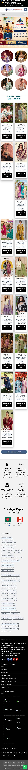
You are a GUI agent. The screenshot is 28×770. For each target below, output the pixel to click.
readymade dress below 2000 (9, 608)
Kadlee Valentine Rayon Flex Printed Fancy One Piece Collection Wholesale (7, 282)
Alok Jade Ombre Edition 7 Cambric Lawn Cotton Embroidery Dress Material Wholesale (21, 128)
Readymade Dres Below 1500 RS (9, 600)
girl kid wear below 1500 (7, 550)
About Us (4, 669)
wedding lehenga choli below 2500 (10, 626)
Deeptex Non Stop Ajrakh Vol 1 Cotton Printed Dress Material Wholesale (21, 167)
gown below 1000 (19, 550)
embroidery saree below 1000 (9, 542)
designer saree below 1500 (8, 540)
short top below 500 (6, 618)
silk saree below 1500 (7, 621)
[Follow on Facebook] (8, 659)
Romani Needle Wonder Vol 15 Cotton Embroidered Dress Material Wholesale (21, 397)
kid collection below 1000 (8, 557)
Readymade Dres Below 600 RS (9, 585)
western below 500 (6, 631)
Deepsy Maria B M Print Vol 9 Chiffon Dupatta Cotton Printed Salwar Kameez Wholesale (7, 128)
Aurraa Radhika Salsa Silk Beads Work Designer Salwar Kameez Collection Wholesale (7, 358)
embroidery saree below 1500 (9, 545)
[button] (2, 9)
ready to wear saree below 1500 (9, 610)
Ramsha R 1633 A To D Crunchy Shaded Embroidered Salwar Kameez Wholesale (21, 282)
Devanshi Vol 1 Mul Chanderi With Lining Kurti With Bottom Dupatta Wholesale (7, 244)
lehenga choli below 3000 (8, 570)
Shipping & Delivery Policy (9, 681)
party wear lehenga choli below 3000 (10, 580)
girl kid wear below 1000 (7, 547)
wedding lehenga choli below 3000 (10, 628)
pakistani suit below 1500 (8, 573)
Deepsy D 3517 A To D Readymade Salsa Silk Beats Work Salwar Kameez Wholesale (21, 358)
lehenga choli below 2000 (8, 565)
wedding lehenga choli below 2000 (10, 623)
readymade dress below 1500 (9, 605)
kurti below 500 (19, 557)
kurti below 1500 (15, 560)
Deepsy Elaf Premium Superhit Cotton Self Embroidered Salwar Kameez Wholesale (7, 397)
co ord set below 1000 (7, 537)
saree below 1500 (6, 616)
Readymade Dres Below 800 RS (9, 590)
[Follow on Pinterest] (14, 659)
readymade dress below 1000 (9, 603)
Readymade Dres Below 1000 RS (9, 595)
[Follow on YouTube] (16, 659)
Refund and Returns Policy (9, 678)
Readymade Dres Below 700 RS (9, 588)
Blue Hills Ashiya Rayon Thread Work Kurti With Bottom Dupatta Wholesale (21, 320)
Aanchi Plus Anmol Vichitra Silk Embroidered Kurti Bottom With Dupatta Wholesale (21, 205)
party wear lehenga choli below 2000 (10, 575)
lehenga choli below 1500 (8, 562)
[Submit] (25, 14)
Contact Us (4, 672)
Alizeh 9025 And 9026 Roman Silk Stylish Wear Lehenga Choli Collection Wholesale (7, 167)
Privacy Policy (5, 687)
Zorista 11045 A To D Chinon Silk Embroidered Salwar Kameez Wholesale (21, 244)
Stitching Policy (5, 675)
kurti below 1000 (5, 560)
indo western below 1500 (7, 555)
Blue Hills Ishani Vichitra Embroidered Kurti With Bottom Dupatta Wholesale (7, 435)
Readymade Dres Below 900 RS (9, 593)
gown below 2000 (16, 552)
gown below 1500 (6, 552)
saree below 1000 (15, 613)
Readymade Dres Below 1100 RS (9, 598)
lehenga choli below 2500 (8, 567)
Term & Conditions (6, 684)
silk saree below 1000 (18, 618)
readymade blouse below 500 (9, 583)
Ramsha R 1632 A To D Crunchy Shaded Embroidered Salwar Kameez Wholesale (7, 320)
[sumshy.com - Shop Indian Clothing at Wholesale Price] (13, 9)
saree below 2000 (16, 616)
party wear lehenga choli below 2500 (10, 578)
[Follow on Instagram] (11, 659)
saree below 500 (5, 613)
